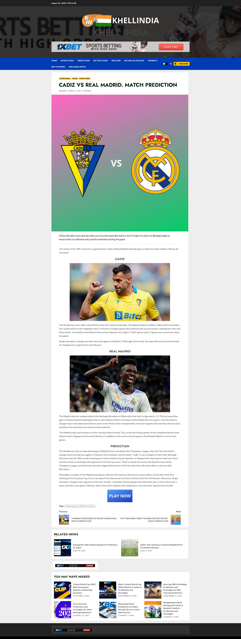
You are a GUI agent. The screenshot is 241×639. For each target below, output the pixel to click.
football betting (65, 78)
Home (54, 60)
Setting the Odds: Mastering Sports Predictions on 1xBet (62, 547)
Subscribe (183, 64)
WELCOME (116, 60)
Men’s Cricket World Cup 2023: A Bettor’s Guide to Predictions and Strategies (107, 590)
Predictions (84, 60)
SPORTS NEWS (67, 60)
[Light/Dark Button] (165, 64)
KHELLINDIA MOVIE (77, 67)
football (80, 506)
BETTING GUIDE (101, 60)
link (72, 235)
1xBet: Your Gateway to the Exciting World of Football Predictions (129, 547)
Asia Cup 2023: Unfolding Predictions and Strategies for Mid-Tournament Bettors (152, 590)
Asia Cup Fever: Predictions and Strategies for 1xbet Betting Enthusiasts (62, 609)
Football (74, 78)
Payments (152, 60)
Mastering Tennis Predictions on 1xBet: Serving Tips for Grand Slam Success (107, 609)
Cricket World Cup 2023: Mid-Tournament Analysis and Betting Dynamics (62, 590)
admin (63, 91)
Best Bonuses (58, 67)
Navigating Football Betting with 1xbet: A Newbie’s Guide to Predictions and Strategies (152, 609)
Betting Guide (160, 235)
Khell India (120, 32)
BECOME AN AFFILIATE (134, 60)
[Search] (170, 63)
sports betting (90, 506)
